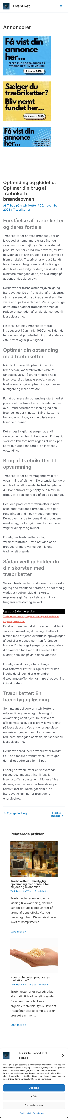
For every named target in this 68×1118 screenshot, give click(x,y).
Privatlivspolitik (40, 1113)
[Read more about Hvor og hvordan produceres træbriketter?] (34, 955)
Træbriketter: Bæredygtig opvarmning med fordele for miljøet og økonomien (29, 883)
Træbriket (21, 6)
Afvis (34, 1096)
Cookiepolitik (25, 1113)
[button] (63, 1055)
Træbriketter (21, 209)
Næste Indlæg (56, 814)
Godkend (34, 1087)
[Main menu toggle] (61, 6)
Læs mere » (18, 931)
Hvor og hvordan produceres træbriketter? (30, 979)
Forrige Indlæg (15, 813)
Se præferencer (34, 1105)
